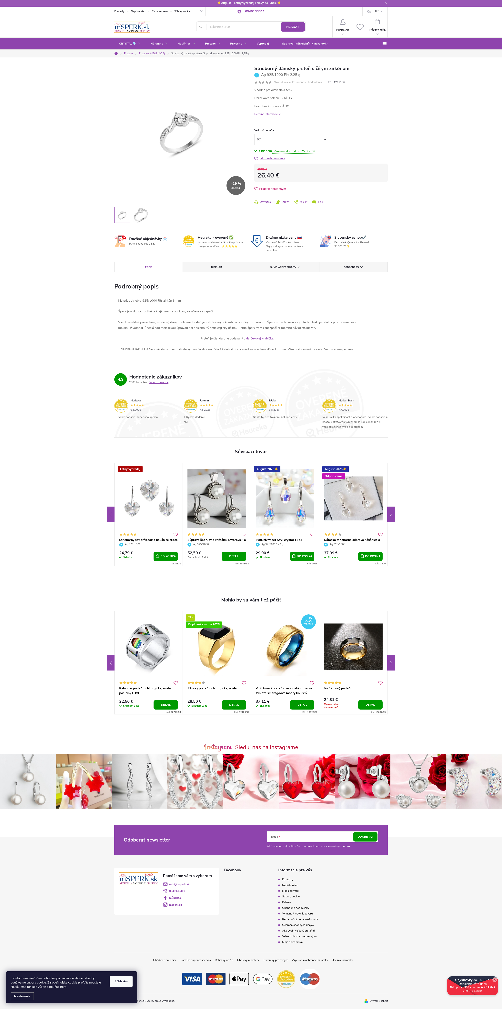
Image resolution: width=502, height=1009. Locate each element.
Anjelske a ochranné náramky (310, 960)
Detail (234, 556)
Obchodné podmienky (295, 908)
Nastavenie (22, 996)
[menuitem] (130, 44)
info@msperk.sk (179, 884)
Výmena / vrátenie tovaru (297, 913)
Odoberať (365, 837)
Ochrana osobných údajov (298, 925)
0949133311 (177, 891)
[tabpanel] (149, 514)
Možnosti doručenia (272, 158)
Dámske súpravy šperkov (195, 960)
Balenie (286, 902)
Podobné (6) (351, 267)
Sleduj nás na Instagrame (266, 747)
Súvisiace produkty (283, 267)
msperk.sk (175, 905)
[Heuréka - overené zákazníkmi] (286, 979)
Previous (111, 514)
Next (391, 514)
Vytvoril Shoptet (378, 1001)
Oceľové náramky (342, 960)
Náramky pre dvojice (276, 960)
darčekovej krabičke (259, 338)
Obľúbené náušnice (164, 960)
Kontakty (119, 11)
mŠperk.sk (175, 898)
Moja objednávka (292, 942)
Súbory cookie (182, 11)
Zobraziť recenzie (158, 382)
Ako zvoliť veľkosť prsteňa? (298, 931)
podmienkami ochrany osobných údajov (327, 846)
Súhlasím (121, 981)
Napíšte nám (138, 11)
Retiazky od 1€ (224, 960)
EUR (376, 11)
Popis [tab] (148, 267)
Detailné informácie (266, 114)
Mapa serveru (160, 11)
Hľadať (292, 27)
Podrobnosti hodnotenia (307, 82)
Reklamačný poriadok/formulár (300, 919)
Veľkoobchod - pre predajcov (299, 936)
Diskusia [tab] (216, 267)
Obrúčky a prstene (248, 960)
